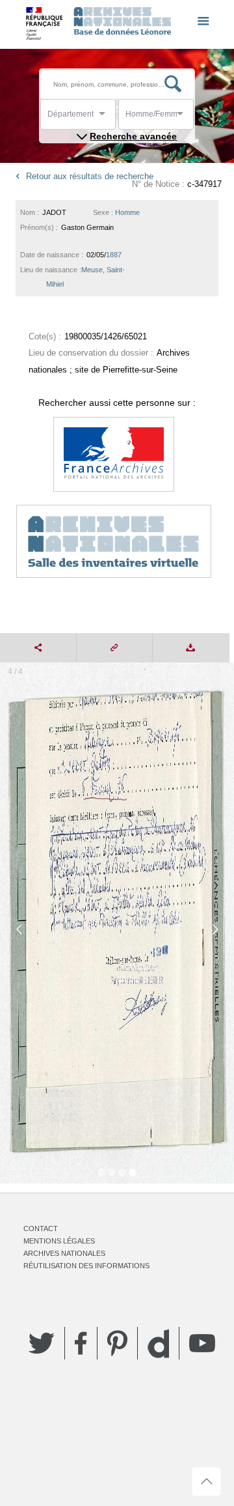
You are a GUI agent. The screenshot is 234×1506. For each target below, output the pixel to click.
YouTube (202, 1343)
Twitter (42, 1343)
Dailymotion (158, 1343)
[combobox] (105, 117)
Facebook (81, 1343)
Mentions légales (59, 1241)
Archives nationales (64, 1253)
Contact (40, 1228)
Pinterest (117, 1343)
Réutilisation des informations (86, 1266)
